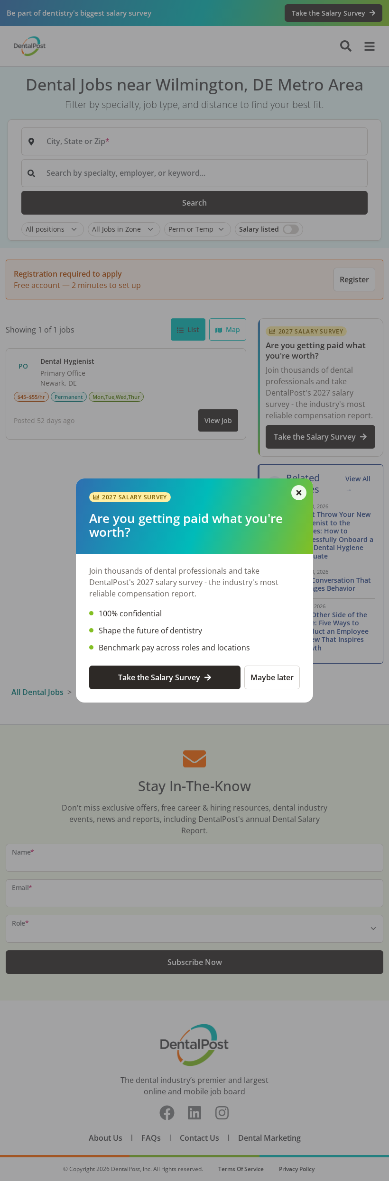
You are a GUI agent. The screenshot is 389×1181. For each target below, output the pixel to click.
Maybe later (272, 677)
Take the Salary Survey (159, 677)
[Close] (298, 492)
